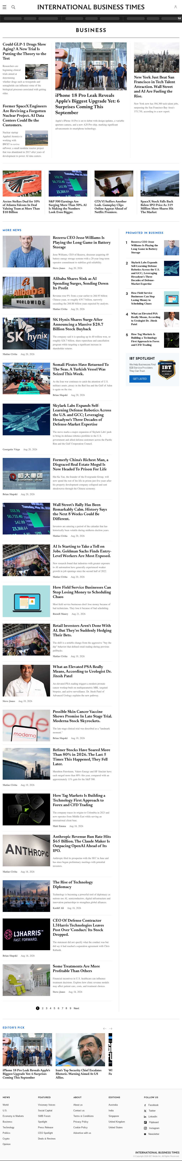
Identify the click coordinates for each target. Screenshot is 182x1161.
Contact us (79, 1110)
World (6, 1104)
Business (7, 1121)
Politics (6, 1133)
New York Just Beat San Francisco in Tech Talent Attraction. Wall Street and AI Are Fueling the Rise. (154, 87)
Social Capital (45, 1110)
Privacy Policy (80, 1121)
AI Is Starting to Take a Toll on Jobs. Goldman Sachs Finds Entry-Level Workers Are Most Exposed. (82, 551)
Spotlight (42, 1121)
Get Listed (140, 379)
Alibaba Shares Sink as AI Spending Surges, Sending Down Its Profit (80, 283)
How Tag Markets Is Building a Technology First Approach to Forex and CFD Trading (79, 800)
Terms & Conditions (83, 1116)
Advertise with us (82, 1133)
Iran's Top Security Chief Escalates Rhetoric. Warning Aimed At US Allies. (78, 1074)
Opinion (6, 1144)
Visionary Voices (46, 1104)
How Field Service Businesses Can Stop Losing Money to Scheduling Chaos (82, 592)
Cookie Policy (80, 1127)
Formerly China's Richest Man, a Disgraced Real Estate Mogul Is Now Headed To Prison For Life (80, 465)
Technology (8, 1127)
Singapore (114, 1116)
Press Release (45, 1127)
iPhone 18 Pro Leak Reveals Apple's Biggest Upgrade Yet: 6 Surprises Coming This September (26, 1074)
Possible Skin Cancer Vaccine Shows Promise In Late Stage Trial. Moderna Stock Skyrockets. (82, 716)
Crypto (6, 1138)
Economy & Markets (13, 1116)
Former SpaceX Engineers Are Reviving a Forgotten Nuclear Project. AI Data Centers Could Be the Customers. (25, 116)
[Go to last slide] (105, 1028)
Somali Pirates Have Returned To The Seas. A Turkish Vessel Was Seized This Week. (81, 369)
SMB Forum (44, 1116)
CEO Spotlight (45, 1133)
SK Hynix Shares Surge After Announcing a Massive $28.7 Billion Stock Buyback (78, 324)
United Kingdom (117, 1121)
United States (116, 1127)
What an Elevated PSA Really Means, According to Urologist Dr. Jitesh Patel (82, 672)
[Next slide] (111, 1028)
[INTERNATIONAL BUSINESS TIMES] (91, 7)
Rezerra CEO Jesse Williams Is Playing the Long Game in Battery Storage (82, 242)
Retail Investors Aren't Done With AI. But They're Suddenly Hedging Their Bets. (82, 630)
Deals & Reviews (47, 1138)
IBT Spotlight (142, 359)
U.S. (5, 1110)
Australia (113, 1104)
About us (78, 1104)
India (111, 1110)
